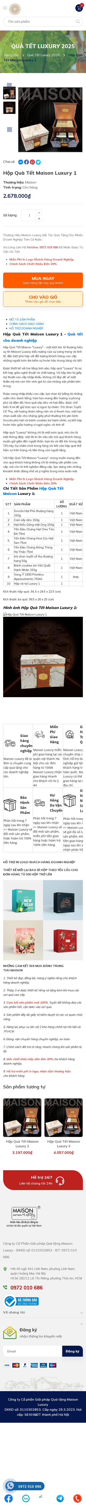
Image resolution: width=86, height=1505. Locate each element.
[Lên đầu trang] (73, 1486)
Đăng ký (72, 1351)
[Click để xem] (50, 120)
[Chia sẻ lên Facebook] (21, 162)
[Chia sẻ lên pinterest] (33, 162)
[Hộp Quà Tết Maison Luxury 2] (22, 1117)
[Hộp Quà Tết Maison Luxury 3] (63, 1117)
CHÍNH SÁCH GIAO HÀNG (26, 324)
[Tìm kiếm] (77, 21)
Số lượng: (10, 215)
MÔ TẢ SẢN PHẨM (22, 319)
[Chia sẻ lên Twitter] (38, 162)
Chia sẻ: (9, 162)
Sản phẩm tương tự (24, 1087)
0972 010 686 (26, 1287)
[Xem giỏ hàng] (79, 8)
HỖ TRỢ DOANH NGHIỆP (26, 328)
